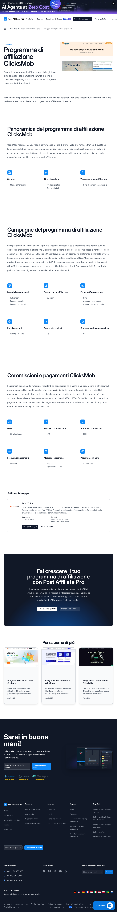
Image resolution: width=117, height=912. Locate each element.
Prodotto (29, 19)
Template (73, 814)
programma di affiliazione (26, 72)
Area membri (29, 814)
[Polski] (103, 892)
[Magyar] (91, 892)
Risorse (40, 19)
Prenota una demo (68, 609)
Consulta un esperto (82, 19)
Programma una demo (39, 766)
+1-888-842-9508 (15, 876)
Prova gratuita (100, 19)
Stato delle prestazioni (33, 823)
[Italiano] (95, 892)
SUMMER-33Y (35, 11)
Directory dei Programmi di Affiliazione (25, 29)
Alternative (8, 829)
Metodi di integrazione (12, 820)
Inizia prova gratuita (13, 847)
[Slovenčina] (112, 892)
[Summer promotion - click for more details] (58, 7)
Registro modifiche (32, 819)
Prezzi (6, 811)
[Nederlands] (99, 892)
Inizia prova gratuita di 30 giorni (15, 766)
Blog (72, 809)
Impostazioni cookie (57, 907)
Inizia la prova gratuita (47, 609)
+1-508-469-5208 (14, 880)
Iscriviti (109, 872)
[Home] (5, 29)
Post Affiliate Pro (48, 510)
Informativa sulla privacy (75, 904)
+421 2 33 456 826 (15, 871)
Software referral (99, 832)
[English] (79, 892)
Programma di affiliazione (57, 823)
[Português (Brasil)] (107, 892)
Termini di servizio (37, 904)
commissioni (54, 390)
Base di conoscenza (32, 809)
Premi (50, 814)
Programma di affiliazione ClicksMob (58, 29)
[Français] (87, 892)
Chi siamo (51, 809)
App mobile (8, 825)
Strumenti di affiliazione (102, 837)
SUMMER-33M (14, 11)
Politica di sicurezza (55, 904)
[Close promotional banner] (114, 3)
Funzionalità (8, 815)
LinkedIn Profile (47, 527)
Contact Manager (30, 527)
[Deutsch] (75, 892)
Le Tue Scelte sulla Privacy (83, 907)
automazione (80, 510)
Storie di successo (54, 819)
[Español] (83, 892)
